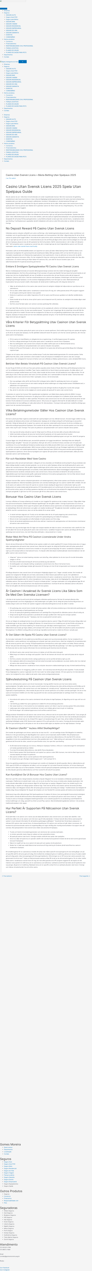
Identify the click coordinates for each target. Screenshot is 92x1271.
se (7, 178)
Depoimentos (8, 55)
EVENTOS (9, 35)
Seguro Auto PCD (11, 17)
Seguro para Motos (12, 19)
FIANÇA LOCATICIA (12, 48)
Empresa (7, 10)
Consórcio (9, 41)
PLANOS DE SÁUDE (12, 50)
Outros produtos (9, 39)
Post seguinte (85, 876)
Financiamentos (11, 43)
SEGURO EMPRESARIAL (13, 28)
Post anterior (7, 876)
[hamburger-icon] (3, 9)
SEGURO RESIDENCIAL (13, 26)
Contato (6, 57)
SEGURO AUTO (11, 15)
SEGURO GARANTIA (12, 33)
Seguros (6, 13)
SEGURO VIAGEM (11, 24)
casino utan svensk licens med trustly (25, 246)
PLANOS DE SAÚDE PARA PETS (16, 52)
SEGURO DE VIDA (11, 30)
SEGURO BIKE (10, 21)
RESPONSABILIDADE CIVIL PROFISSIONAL (19, 46)
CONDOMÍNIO (10, 37)
